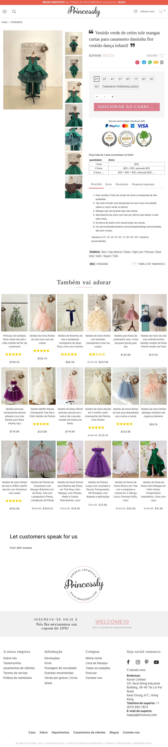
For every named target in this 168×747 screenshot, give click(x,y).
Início (4, 22)
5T (120, 79)
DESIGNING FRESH (142, 743)
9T (151, 79)
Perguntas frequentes (143, 184)
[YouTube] (157, 662)
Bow (104, 251)
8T (144, 79)
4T (112, 79)
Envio (108, 184)
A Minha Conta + (147, 11)
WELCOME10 (112, 622)
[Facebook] (130, 662)
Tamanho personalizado (120, 86)
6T (128, 79)
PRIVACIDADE (124, 743)
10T (96, 86)
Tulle (115, 255)
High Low (138, 251)
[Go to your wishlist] (136, 10)
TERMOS (109, 743)
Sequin (107, 255)
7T (136, 79)
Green (127, 251)
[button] (13, 354)
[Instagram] (139, 662)
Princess (149, 251)
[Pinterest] (148, 662)
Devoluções (122, 184)
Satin (98, 255)
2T (96, 79)
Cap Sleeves (115, 251)
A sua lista (152, 55)
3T (104, 79)
